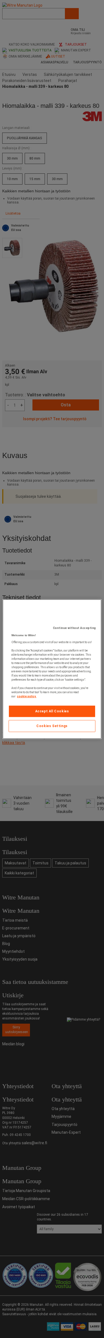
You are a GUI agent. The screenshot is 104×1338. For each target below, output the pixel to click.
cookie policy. (26, 696)
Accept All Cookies (52, 711)
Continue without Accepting (74, 628)
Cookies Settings (52, 726)
